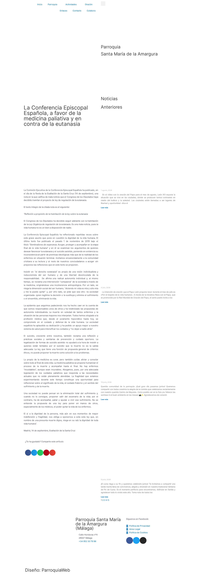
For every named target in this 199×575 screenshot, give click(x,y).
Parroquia (52, 4)
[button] (103, 3)
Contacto (77, 10)
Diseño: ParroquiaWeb (47, 570)
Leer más (104, 208)
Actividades (71, 4)
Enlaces (63, 10)
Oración (88, 4)
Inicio (39, 4)
